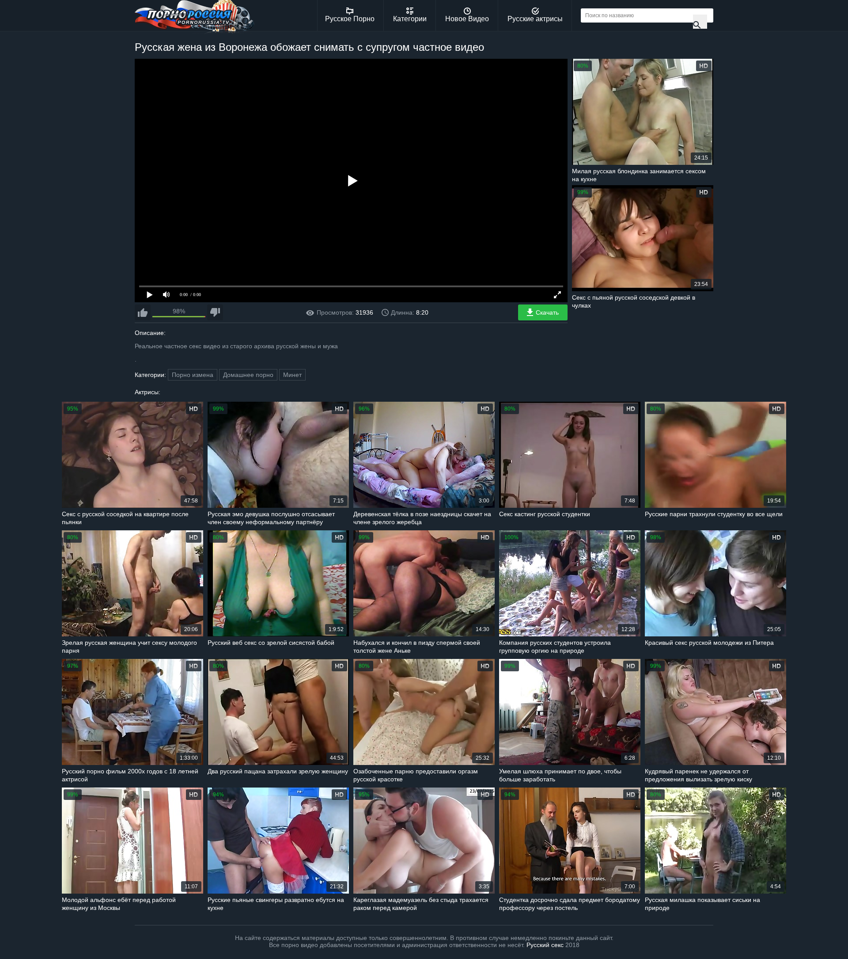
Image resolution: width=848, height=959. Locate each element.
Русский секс (545, 944)
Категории (410, 19)
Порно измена (192, 374)
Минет (292, 374)
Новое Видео (467, 19)
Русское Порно (350, 19)
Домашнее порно (248, 374)
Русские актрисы (535, 19)
